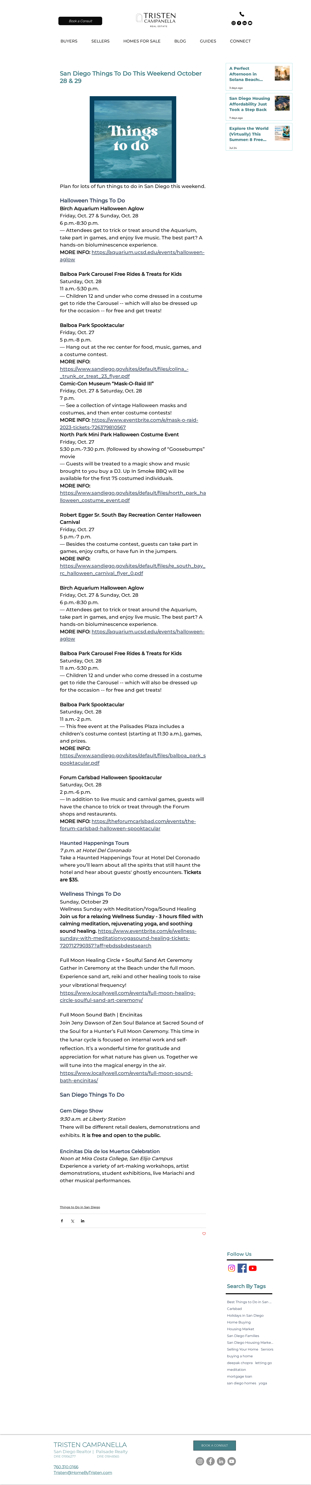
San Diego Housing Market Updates (250, 1343)
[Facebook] (239, 23)
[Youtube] (250, 23)
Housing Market (240, 1329)
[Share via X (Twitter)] (72, 1221)
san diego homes (241, 1383)
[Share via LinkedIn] (83, 1221)
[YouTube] (231, 1461)
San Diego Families (243, 1336)
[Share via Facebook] (62, 1221)
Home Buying (239, 1322)
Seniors (267, 1349)
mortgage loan (239, 1376)
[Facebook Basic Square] (242, 1268)
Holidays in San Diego (245, 1316)
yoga (263, 1383)
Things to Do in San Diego (80, 1207)
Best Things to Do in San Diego (250, 1302)
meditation (236, 1370)
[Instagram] (233, 23)
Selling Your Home (242, 1349)
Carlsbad (234, 1309)
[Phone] (241, 14)
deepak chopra (240, 1363)
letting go (263, 1363)
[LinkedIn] (244, 23)
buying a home (240, 1356)
